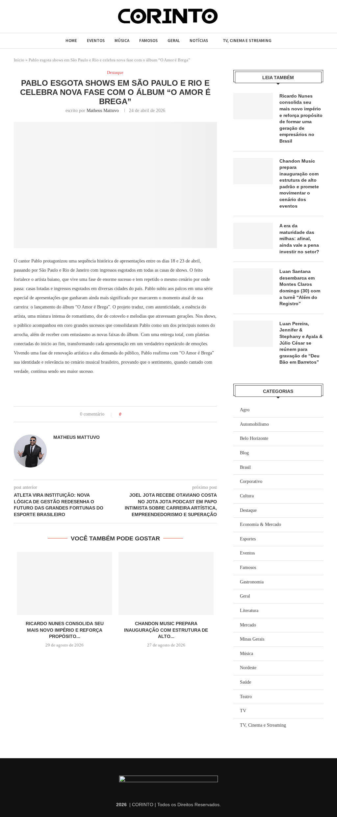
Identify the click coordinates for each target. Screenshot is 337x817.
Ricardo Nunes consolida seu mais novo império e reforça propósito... (65, 630)
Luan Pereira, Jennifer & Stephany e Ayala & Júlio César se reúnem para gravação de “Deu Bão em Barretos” (301, 343)
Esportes (248, 538)
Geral (174, 40)
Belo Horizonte (254, 438)
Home (71, 40)
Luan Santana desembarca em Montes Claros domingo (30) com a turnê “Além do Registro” (299, 287)
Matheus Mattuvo (103, 110)
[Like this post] (125, 414)
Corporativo (251, 481)
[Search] (29, 16)
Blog (244, 452)
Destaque (248, 510)
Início (19, 59)
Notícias (199, 40)
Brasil (245, 467)
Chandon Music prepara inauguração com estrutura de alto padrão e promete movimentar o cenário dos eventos (299, 183)
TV (243, 710)
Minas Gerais (252, 639)
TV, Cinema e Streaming (247, 40)
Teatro (246, 696)
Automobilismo (254, 424)
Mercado (248, 625)
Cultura (247, 495)
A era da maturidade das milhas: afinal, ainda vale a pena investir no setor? (299, 238)
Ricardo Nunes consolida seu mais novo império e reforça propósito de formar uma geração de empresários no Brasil (301, 118)
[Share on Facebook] (132, 414)
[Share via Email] (151, 414)
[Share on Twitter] (139, 414)
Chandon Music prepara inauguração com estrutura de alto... (166, 630)
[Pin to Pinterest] (145, 414)
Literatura (249, 610)
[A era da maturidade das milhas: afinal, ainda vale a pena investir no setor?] (253, 236)
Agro (244, 409)
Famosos (148, 40)
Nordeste (248, 667)
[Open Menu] (17, 16)
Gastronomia (252, 581)
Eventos (96, 40)
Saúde (245, 682)
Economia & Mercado (260, 524)
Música (122, 40)
